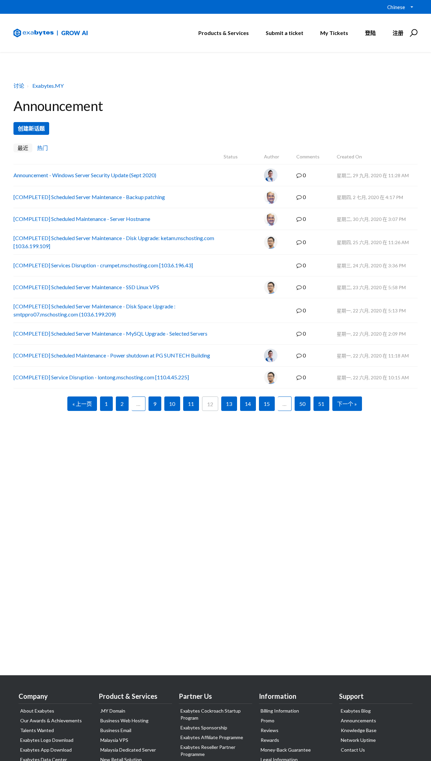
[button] (413, 33)
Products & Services (223, 33)
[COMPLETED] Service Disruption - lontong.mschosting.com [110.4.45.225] (101, 377)
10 (172, 404)
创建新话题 (31, 128)
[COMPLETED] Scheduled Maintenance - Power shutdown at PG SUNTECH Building (111, 355)
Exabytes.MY (48, 85)
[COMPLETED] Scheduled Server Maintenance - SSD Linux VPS (86, 287)
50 (302, 404)
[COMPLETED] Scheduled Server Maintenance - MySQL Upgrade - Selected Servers (110, 333)
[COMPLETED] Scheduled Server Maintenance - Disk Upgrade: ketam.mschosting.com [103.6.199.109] (113, 242)
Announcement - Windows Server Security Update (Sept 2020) (84, 175)
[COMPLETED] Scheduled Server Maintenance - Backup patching (89, 197)
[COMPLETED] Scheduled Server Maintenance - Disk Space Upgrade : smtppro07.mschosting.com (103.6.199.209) (94, 310)
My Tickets (334, 33)
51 (321, 404)
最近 (23, 148)
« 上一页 (82, 404)
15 (267, 404)
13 (229, 404)
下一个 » (347, 404)
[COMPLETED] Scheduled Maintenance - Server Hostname (81, 219)
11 (191, 404)
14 (248, 404)
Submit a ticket (284, 33)
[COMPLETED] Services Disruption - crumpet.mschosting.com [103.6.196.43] (103, 265)
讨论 (18, 85)
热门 (42, 148)
